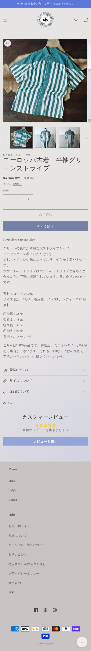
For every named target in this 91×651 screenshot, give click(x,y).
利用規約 (14, 583)
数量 (6, 190)
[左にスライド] (4, 138)
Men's (11, 480)
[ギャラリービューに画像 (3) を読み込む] (69, 138)
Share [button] (11, 403)
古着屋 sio (49, 643)
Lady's (12, 490)
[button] (5, 19)
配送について (17, 535)
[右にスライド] (86, 138)
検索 (11, 592)
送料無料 (17, 184)
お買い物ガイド (19, 526)
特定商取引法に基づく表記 (27, 564)
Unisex (12, 499)
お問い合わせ (17, 554)
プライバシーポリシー (23, 573)
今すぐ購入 (45, 226)
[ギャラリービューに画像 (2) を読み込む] (45, 138)
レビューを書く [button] (45, 441)
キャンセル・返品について (27, 545)
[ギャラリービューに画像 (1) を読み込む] (21, 138)
